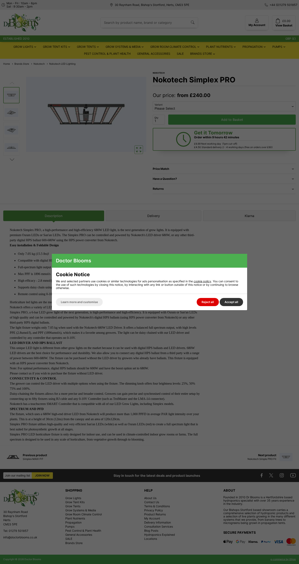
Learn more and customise (79, 302)
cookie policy (202, 281)
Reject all (208, 302)
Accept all (231, 302)
